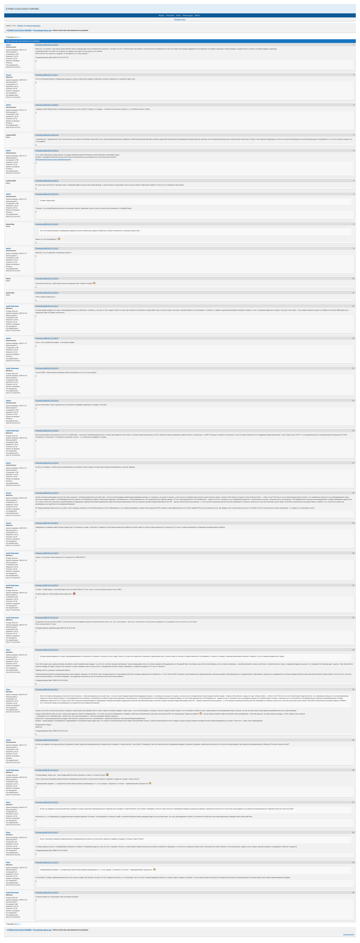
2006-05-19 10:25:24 (51, 770)
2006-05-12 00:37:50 (51, 194)
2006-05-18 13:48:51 (51, 523)
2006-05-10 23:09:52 (51, 45)
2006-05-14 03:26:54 (51, 368)
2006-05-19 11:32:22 (51, 802)
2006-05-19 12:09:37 (51, 832)
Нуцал (8, 75)
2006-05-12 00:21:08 (51, 135)
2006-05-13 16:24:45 (51, 293)
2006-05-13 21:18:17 (51, 306)
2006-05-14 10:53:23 (51, 400)
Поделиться (39, 45)
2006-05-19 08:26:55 (51, 740)
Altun (8, 650)
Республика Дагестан (42, 30)
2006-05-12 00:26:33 (51, 150)
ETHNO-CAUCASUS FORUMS (19, 30)
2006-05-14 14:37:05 (51, 463)
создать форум (348, 934)
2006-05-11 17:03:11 (51, 75)
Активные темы (179, 19)
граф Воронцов (12, 306)
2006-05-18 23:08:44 (51, 585)
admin (8, 45)
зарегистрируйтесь (33, 25)
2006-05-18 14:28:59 (51, 553)
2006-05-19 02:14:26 (51, 650)
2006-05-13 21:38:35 (51, 338)
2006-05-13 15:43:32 (51, 224)
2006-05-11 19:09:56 (51, 105)
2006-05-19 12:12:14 (51, 862)
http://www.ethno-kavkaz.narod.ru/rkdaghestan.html (53, 159)
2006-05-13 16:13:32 (51, 248)
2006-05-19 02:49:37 (51, 689)
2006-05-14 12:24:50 (51, 430)
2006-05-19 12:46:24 (51, 892)
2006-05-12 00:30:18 (51, 181)
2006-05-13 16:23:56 (51, 278)
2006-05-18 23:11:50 (51, 617)
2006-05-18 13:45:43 (51, 493)
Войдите (20, 25)
